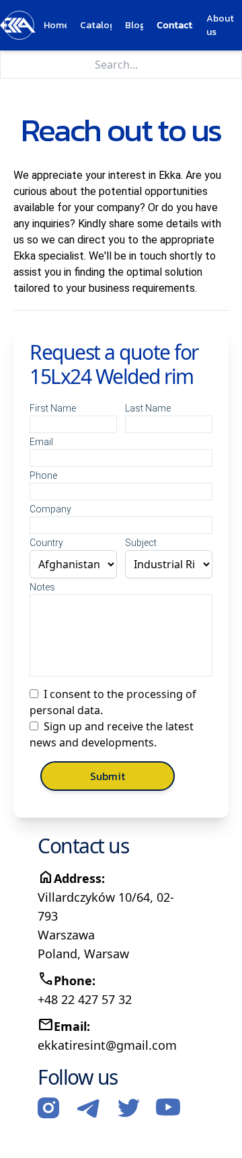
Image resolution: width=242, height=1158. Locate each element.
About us (220, 25)
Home (55, 25)
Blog (134, 25)
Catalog (96, 25)
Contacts (175, 25)
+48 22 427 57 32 (85, 999)
